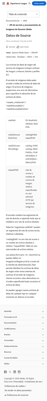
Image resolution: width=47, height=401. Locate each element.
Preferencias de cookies (15, 386)
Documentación (13, 20)
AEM (25, 20)
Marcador (12, 47)
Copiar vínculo (24, 47)
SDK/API (34, 52)
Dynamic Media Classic (20, 52)
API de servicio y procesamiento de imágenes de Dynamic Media (23, 27)
